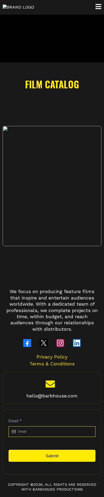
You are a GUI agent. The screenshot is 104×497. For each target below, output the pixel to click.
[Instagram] (60, 343)
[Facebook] (27, 343)
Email (15, 421)
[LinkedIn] (77, 343)
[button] (98, 7)
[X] (43, 343)
